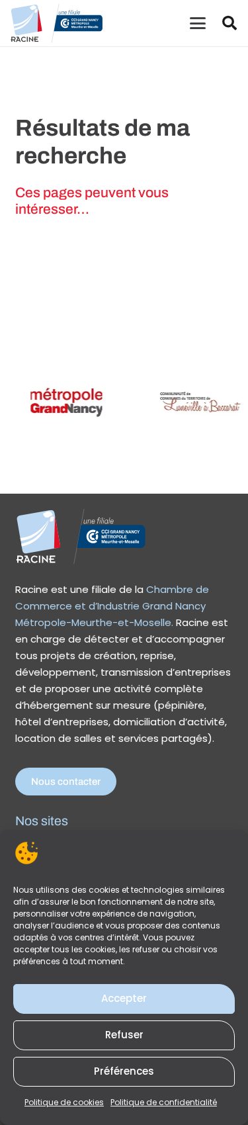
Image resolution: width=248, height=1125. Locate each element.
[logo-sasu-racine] (56, 23)
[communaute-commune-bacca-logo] (194, 401)
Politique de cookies (64, 1102)
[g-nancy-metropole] (62, 401)
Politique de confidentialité (163, 1102)
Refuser (124, 1035)
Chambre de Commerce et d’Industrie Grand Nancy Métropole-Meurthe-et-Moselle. (112, 605)
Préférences (124, 1071)
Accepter (124, 998)
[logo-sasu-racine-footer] (81, 536)
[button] (198, 23)
